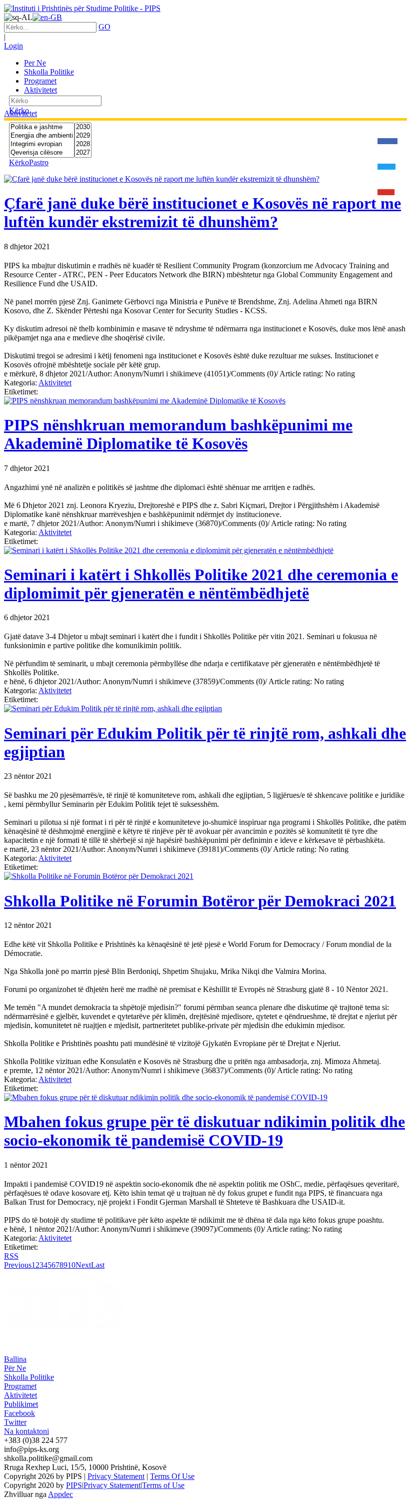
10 (72, 1265)
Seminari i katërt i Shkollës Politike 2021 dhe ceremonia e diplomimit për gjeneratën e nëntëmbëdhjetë (201, 584)
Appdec (60, 1494)
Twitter (15, 1422)
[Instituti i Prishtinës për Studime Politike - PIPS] (82, 8)
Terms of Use (163, 1485)
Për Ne (15, 1368)
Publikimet (21, 1404)
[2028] (83, 144)
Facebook (19, 1413)
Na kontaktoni (26, 1431)
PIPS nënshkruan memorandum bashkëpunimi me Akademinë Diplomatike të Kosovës (178, 434)
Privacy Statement (116, 1476)
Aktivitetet (55, 382)
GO (104, 27)
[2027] (83, 153)
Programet (20, 1386)
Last (97, 1265)
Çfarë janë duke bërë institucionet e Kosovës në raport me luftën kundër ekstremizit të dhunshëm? (202, 212)
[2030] (83, 127)
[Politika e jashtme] (42, 127)
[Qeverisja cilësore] (42, 153)
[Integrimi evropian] (42, 144)
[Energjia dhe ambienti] (42, 136)
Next (83, 1265)
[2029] (83, 136)
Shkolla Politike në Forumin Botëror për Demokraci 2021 (200, 901)
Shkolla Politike (29, 1377)
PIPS (74, 1485)
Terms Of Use (172, 1476)
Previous (18, 1265)
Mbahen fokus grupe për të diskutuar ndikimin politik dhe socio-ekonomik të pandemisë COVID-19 (204, 1131)
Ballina (15, 1359)
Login (13, 46)
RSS (11, 1256)
